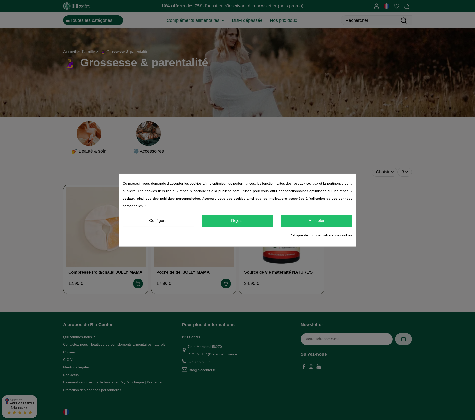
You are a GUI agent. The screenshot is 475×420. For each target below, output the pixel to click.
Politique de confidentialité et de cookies (321, 235)
